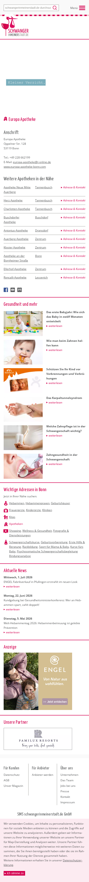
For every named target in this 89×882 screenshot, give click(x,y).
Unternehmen (69, 775)
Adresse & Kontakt (74, 187)
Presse (64, 791)
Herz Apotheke (13, 200)
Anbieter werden (42, 775)
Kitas (12, 517)
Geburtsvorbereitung (54, 542)
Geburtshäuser (60, 503)
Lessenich (41, 277)
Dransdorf (41, 230)
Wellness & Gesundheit (37, 531)
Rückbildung (30, 547)
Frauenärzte (17, 510)
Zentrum (40, 239)
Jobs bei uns (68, 786)
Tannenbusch (43, 187)
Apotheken (16, 524)
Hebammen (16, 503)
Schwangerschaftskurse (24, 542)
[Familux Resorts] (38, 739)
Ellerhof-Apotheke (15, 269)
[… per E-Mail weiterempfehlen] (12, 290)
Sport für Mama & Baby (54, 547)
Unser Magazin (13, 786)
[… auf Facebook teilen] (6, 290)
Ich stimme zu (15, 873)
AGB (6, 780)
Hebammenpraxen (38, 503)
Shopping (15, 531)
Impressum (67, 802)
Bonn (38, 256)
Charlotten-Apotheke (17, 209)
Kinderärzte (33, 510)
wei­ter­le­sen (13, 586)
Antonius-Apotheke (16, 230)
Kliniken (47, 510)
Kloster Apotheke (14, 247)
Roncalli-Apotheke (15, 277)
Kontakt (65, 797)
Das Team (66, 780)
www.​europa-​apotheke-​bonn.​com (25, 167)
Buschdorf (41, 217)
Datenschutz (12, 775)
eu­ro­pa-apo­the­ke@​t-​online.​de (32, 162)
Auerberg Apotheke (16, 239)
